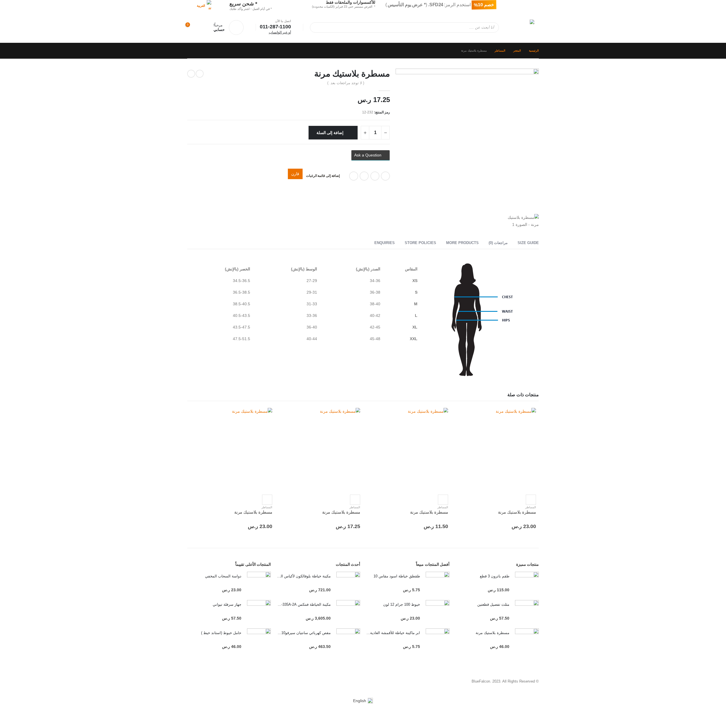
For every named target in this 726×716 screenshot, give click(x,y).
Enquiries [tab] (384, 243)
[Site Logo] (518, 27)
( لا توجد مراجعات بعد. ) (345, 83)
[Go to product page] (495, 449)
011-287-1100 (275, 26)
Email (364, 176)
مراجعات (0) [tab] (498, 243)
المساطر (530, 507)
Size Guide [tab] (528, 243)
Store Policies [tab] (420, 243)
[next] (191, 74)
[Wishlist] (205, 27)
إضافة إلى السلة (330, 132)
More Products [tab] (462, 243)
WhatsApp (353, 176)
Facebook (385, 176)
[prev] (200, 74)
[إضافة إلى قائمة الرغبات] (531, 500)
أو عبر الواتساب (280, 32)
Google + (374, 176)
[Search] (318, 27)
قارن (295, 173)
